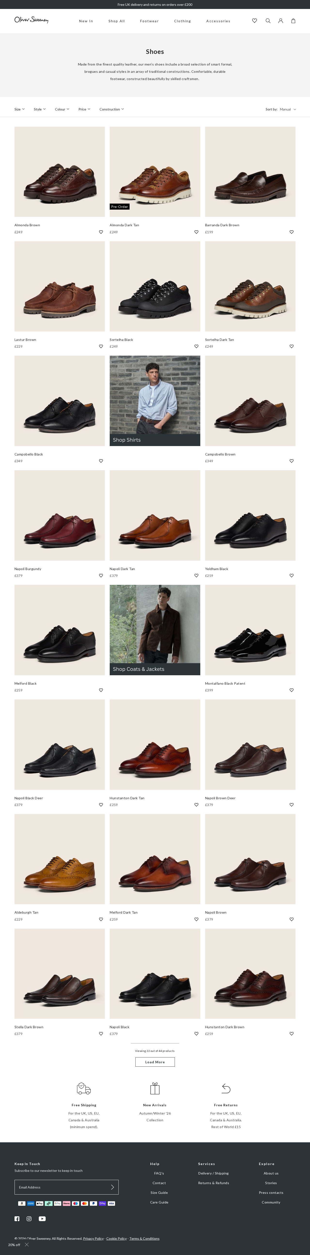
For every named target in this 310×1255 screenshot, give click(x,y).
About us (271, 1173)
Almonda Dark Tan (124, 225)
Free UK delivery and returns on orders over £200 (155, 4)
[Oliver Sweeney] (31, 22)
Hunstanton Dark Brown (225, 1027)
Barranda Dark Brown (222, 225)
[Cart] (293, 22)
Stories (271, 1183)
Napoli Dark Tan (122, 569)
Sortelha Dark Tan (219, 340)
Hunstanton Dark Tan (127, 798)
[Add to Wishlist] (101, 232)
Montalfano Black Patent (225, 683)
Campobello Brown (220, 454)
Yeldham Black (216, 569)
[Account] (280, 22)
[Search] (268, 21)
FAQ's (159, 1173)
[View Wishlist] (255, 21)
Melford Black (26, 683)
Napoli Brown (216, 912)
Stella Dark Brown (29, 1027)
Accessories (218, 21)
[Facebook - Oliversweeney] (17, 1220)
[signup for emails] (112, 1187)
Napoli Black (119, 1027)
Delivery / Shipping (213, 1173)
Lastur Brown (25, 340)
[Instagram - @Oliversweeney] (29, 1220)
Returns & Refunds (213, 1183)
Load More (155, 1062)
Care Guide (159, 1202)
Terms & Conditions (144, 1238)
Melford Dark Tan (124, 912)
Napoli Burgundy (28, 569)
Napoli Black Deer (29, 798)
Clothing (182, 21)
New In (86, 21)
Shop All (116, 21)
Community (271, 1202)
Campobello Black (29, 454)
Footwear (149, 21)
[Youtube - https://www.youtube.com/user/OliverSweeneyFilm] (42, 1220)
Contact (159, 1183)
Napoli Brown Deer (220, 798)
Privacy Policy (93, 1238)
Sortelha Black (121, 340)
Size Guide (159, 1192)
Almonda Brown (27, 225)
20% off (14, 1245)
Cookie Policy (116, 1238)
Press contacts (271, 1192)
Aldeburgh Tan (27, 912)
